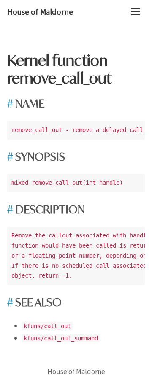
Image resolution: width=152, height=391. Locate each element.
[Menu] (135, 12)
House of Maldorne (40, 12)
